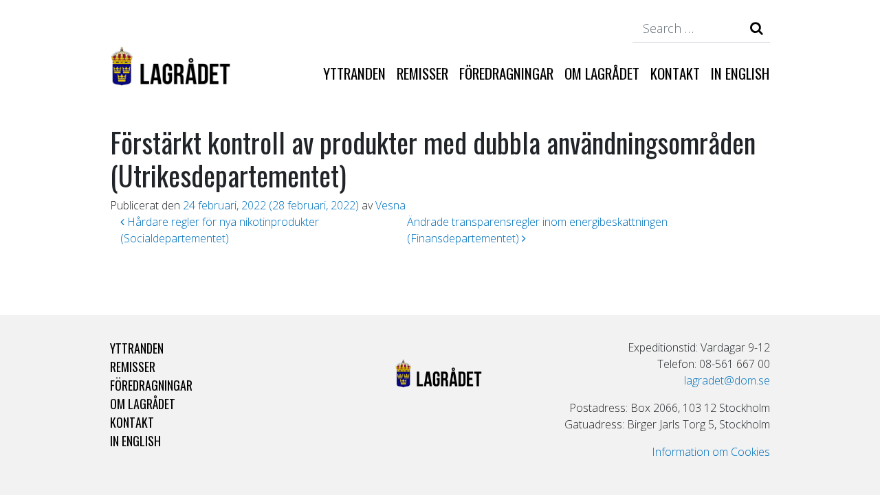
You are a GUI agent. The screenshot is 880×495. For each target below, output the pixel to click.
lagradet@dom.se (727, 380)
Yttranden (354, 73)
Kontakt (675, 73)
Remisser (422, 73)
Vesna (390, 205)
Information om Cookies (711, 451)
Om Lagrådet (601, 73)
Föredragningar (506, 73)
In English (740, 73)
